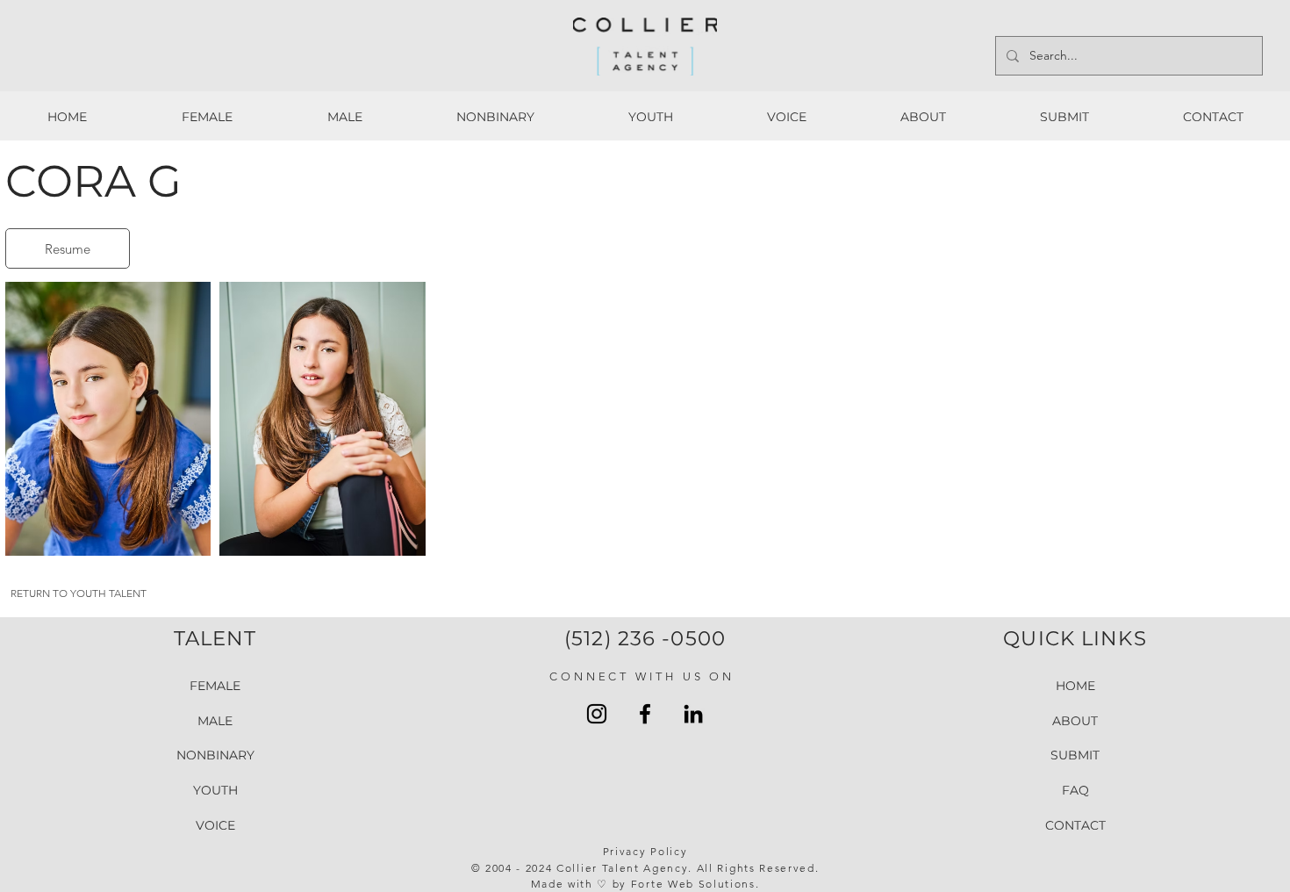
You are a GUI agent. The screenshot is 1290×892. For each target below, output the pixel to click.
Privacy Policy (645, 851)
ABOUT (1075, 721)
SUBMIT (1075, 755)
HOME (1075, 686)
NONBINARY (215, 755)
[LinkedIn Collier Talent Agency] (693, 714)
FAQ (1075, 790)
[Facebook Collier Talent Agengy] (645, 714)
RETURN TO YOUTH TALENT (79, 593)
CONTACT (1075, 825)
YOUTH (215, 790)
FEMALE (215, 686)
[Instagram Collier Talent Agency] (597, 714)
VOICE (215, 825)
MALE (215, 721)
